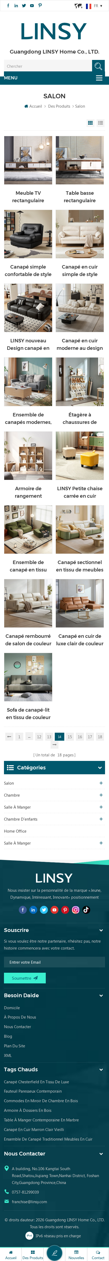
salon (9, 783)
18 (100, 736)
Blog (8, 1036)
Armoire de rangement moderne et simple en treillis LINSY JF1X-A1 (28, 493)
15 (70, 736)
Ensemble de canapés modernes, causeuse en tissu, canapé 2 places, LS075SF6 (28, 419)
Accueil (35, 106)
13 (49, 736)
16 (80, 736)
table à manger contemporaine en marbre (41, 1119)
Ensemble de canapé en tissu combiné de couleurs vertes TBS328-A (28, 566)
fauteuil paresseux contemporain (33, 1091)
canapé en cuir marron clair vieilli (34, 1129)
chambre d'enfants (20, 819)
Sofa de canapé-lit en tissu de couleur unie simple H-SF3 (28, 714)
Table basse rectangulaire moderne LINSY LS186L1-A (79, 197)
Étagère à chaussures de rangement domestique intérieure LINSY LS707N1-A (80, 419)
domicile (12, 1007)
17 (90, 736)
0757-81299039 (25, 1192)
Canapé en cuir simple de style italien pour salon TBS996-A (80, 271)
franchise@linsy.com (29, 1201)
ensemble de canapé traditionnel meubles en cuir (48, 1139)
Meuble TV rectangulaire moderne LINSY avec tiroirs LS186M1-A (28, 197)
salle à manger (17, 807)
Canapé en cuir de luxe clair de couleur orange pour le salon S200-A (80, 640)
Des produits (59, 106)
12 (39, 736)
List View (101, 123)
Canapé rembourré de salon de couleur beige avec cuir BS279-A (28, 640)
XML (8, 1055)
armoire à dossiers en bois (27, 1110)
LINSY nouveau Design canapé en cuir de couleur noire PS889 (28, 345)
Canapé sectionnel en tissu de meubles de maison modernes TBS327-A (80, 566)
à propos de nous (20, 1017)
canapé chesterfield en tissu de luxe (36, 1081)
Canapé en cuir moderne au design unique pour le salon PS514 (80, 345)
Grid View (90, 123)
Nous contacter (17, 1026)
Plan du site (14, 1045)
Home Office (15, 831)
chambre (12, 795)
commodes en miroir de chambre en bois (41, 1100)
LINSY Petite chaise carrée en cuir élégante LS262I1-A (80, 493)
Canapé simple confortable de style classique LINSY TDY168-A (28, 271)
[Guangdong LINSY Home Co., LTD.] (54, 29)
